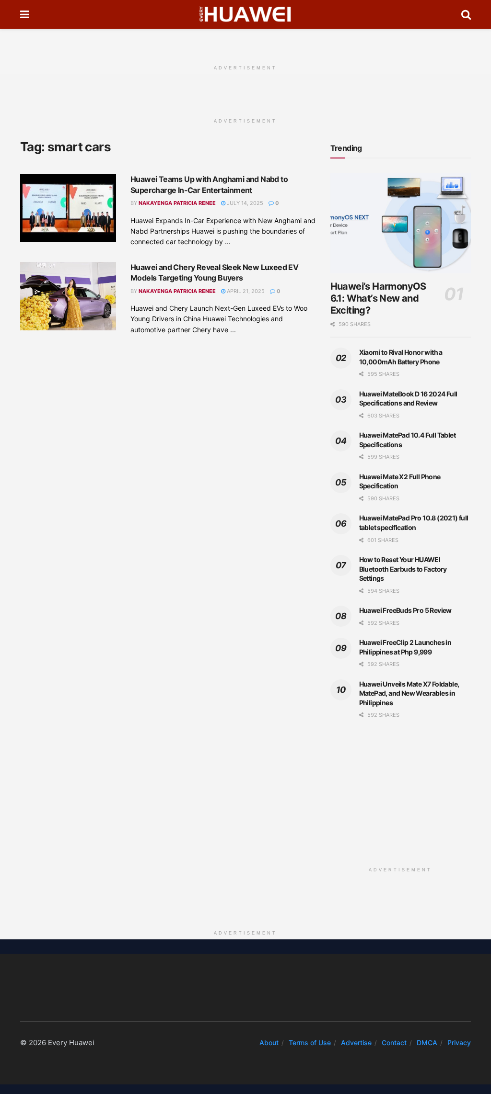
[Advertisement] (245, 43)
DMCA (427, 1042)
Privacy (459, 1042)
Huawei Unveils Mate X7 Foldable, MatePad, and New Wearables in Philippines (409, 693)
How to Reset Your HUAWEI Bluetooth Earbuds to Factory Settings (403, 568)
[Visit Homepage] (245, 14)
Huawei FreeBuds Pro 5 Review (405, 610)
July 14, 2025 (244, 203)
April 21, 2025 (245, 291)
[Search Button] (466, 14)
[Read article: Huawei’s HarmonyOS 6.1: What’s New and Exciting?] (400, 223)
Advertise (356, 1042)
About (269, 1042)
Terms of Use (310, 1042)
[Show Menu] (24, 14)
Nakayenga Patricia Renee (177, 203)
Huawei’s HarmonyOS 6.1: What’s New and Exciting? (378, 298)
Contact (394, 1042)
